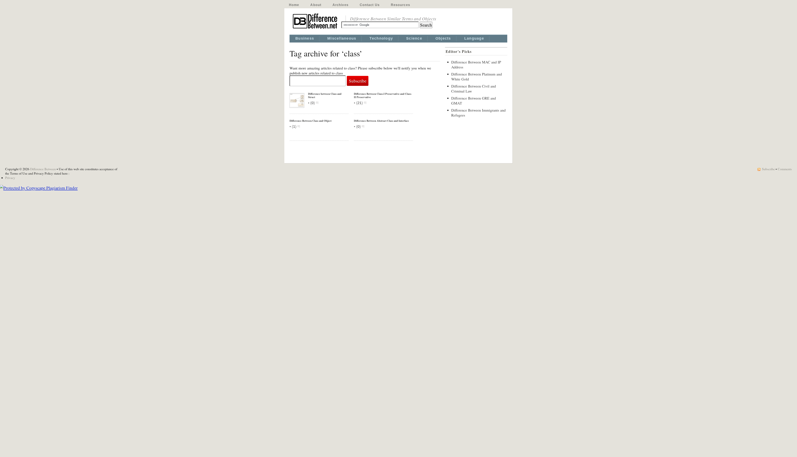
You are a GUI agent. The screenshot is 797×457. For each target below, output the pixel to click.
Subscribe (768, 169)
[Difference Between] (315, 28)
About (315, 5)
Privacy (10, 177)
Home (294, 5)
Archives (340, 5)
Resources (400, 5)
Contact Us (370, 5)
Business (304, 38)
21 (359, 103)
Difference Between (43, 169)
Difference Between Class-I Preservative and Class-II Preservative (383, 95)
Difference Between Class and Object (310, 121)
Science (414, 38)
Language (474, 38)
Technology (381, 38)
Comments (785, 169)
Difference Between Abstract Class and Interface (381, 121)
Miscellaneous (341, 38)
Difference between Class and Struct (324, 95)
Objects (443, 38)
